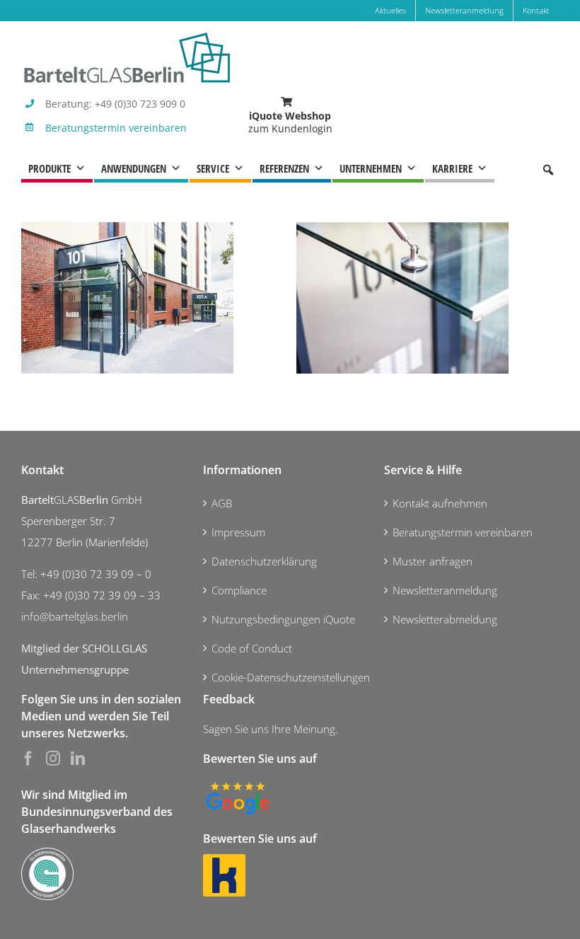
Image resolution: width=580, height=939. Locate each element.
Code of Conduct (251, 648)
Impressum (238, 532)
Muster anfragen (432, 561)
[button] (548, 169)
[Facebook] (28, 758)
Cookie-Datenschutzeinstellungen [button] (290, 677)
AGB (221, 503)
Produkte (49, 168)
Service (213, 168)
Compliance (239, 590)
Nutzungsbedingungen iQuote (283, 619)
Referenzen (284, 168)
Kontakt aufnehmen (440, 503)
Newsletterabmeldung (445, 619)
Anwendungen (133, 168)
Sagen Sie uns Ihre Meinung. (270, 729)
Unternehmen (371, 168)
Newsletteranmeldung (445, 590)
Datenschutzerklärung (264, 561)
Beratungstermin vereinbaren (116, 127)
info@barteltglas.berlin (74, 616)
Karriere (452, 168)
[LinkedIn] (78, 758)
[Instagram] (53, 758)
